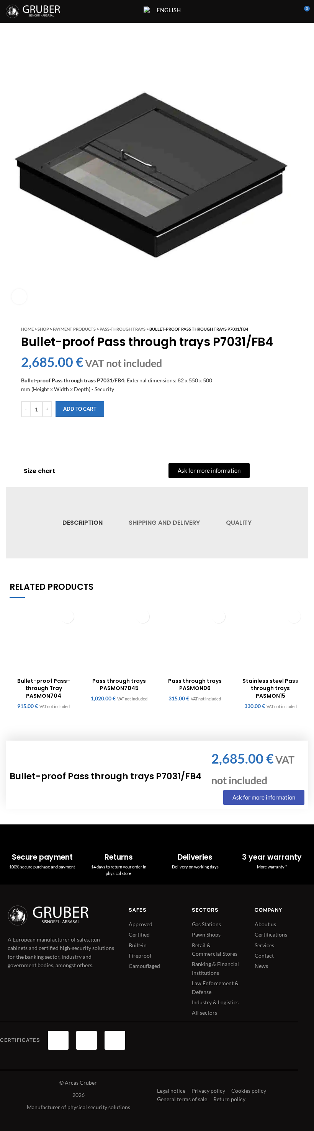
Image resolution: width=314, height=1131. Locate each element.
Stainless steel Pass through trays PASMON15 (270, 688)
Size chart (39, 471)
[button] (67, 616)
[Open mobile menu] (133, 11)
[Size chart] (14, 471)
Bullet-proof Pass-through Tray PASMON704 (43, 688)
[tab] (82, 523)
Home (27, 328)
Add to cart (79, 409)
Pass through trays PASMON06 (195, 684)
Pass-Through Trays (123, 328)
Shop (43, 328)
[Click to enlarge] (19, 296)
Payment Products (74, 328)
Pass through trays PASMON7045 (119, 684)
